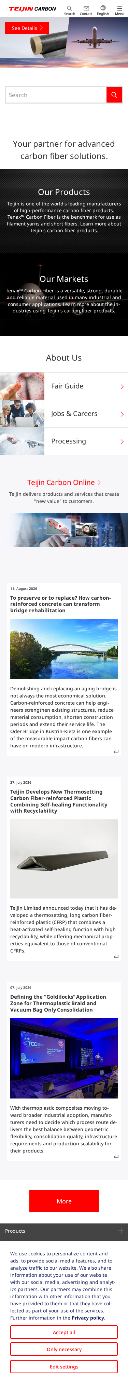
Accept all (64, 1332)
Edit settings (64, 1366)
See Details (75, 28)
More (64, 1201)
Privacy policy (88, 1317)
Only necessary (64, 1349)
